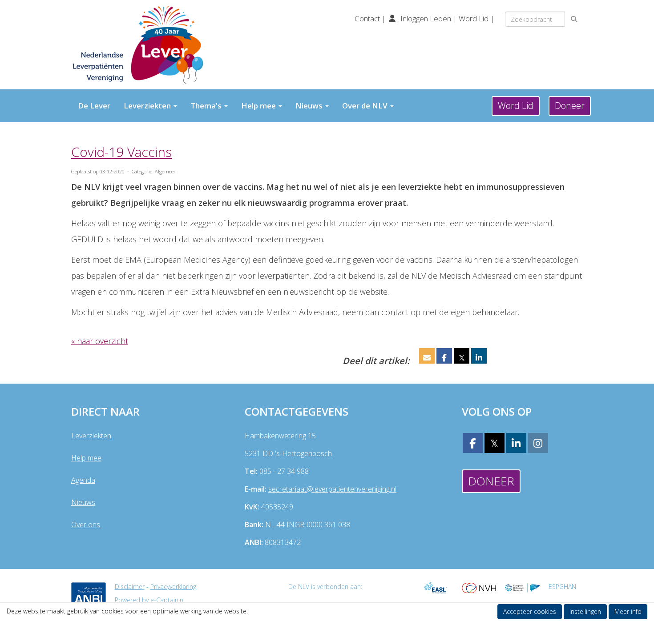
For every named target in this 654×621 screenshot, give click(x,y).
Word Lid (473, 18)
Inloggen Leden (425, 18)
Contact (368, 18)
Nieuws (83, 502)
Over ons (85, 524)
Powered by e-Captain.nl (150, 600)
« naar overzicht (99, 341)
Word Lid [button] (515, 106)
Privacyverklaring (173, 586)
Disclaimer (130, 586)
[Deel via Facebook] (444, 357)
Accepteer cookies (529, 611)
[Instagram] (538, 444)
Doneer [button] (570, 106)
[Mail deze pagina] (427, 357)
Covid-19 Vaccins (121, 152)
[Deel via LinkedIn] (479, 357)
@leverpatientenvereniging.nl (332, 489)
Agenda (83, 480)
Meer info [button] (628, 611)
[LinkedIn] (516, 444)
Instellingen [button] (585, 611)
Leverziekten (91, 436)
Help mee (86, 458)
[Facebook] (473, 444)
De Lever (94, 105)
